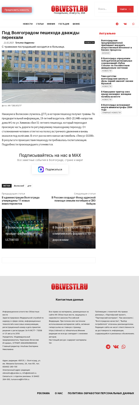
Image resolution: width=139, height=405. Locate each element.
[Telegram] (117, 24)
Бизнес (106, 53)
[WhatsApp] (133, 24)
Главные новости (111, 112)
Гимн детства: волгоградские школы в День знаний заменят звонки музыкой (117, 80)
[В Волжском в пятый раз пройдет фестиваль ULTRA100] (25, 229)
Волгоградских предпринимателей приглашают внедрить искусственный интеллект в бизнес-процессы (116, 45)
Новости (89, 42)
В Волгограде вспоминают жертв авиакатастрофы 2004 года (116, 107)
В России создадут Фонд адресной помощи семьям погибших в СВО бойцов (74, 200)
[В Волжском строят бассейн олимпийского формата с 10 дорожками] (72, 229)
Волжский (19, 185)
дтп (29, 185)
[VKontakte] (125, 24)
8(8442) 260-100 (10, 367)
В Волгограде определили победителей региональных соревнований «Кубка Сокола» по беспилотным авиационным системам (116, 63)
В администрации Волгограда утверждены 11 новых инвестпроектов (20, 200)
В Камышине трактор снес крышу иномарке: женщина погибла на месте (116, 94)
